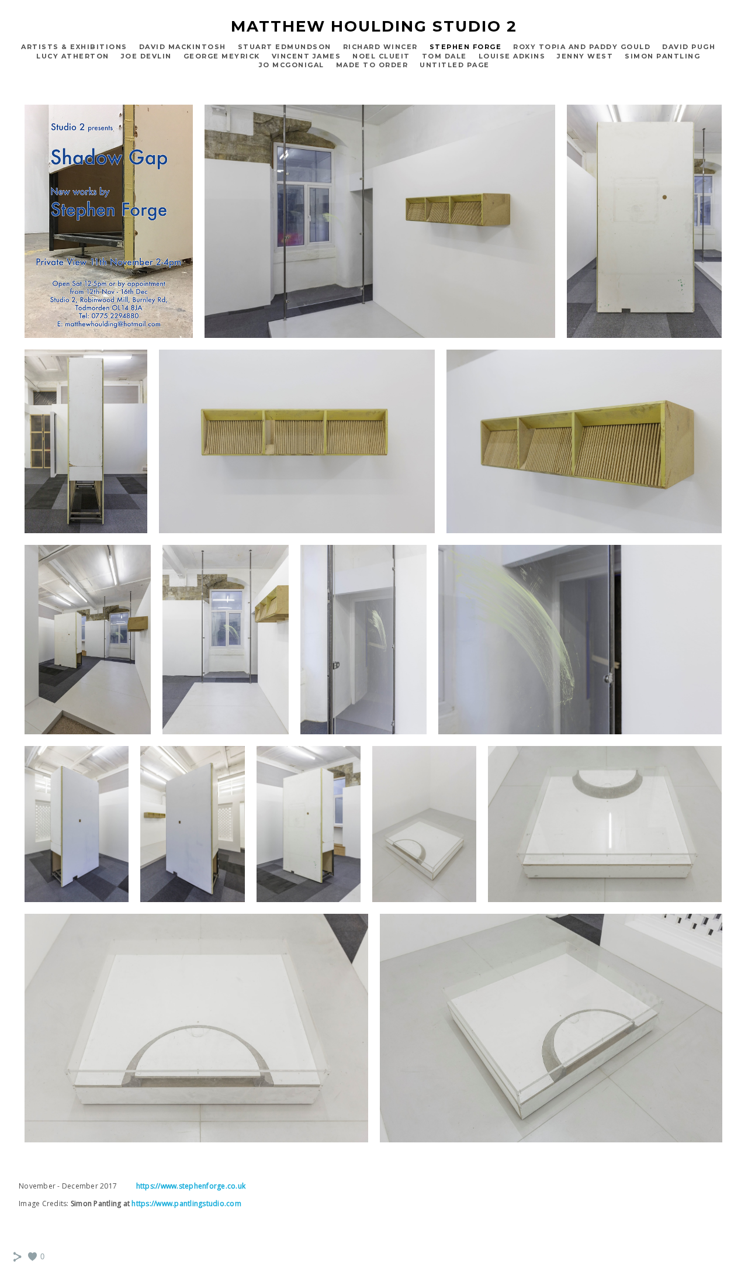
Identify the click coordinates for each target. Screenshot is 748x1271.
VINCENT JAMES (306, 56)
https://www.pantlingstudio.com (186, 1203)
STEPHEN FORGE (466, 47)
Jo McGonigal (291, 65)
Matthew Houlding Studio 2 (374, 26)
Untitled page (455, 65)
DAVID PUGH (688, 47)
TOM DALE (444, 56)
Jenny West (585, 56)
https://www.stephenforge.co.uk (191, 1186)
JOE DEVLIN (146, 56)
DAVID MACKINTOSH (182, 47)
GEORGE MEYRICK (221, 56)
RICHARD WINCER (380, 47)
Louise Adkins (512, 56)
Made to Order (372, 65)
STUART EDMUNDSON (284, 47)
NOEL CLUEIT (381, 56)
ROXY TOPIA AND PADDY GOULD (581, 47)
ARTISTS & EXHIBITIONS (74, 47)
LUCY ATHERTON (72, 56)
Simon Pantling (662, 56)
